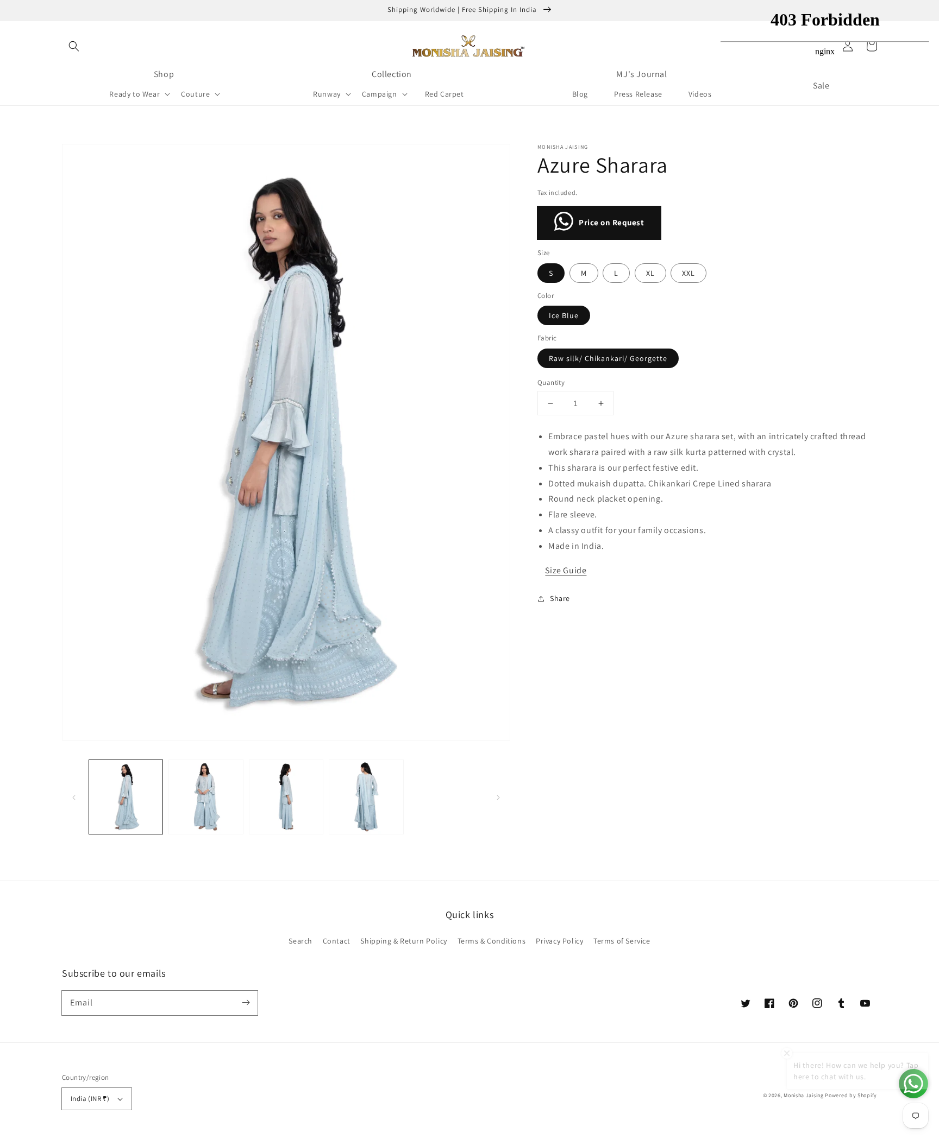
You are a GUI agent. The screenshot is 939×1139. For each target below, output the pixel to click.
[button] (74, 46)
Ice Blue (564, 315)
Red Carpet (444, 94)
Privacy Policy (559, 941)
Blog (580, 94)
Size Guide (565, 570)
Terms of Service (621, 941)
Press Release (638, 94)
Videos (700, 94)
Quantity (551, 382)
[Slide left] (74, 797)
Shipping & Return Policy (403, 941)
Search (300, 941)
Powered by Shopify (851, 1095)
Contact (336, 941)
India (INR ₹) (90, 1098)
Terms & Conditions (492, 941)
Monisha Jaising (804, 1095)
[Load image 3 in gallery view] (286, 797)
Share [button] (560, 598)
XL (650, 273)
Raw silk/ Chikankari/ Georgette (608, 358)
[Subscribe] (246, 1003)
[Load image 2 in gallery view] (205, 797)
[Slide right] (498, 797)
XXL (688, 273)
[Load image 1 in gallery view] (126, 797)
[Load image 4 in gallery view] (366, 797)
